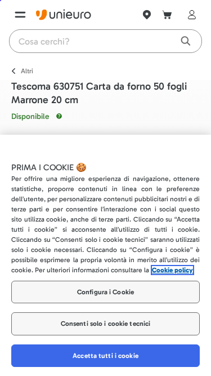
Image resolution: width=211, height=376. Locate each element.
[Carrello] (167, 14)
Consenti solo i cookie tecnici (106, 324)
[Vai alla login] (189, 14)
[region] (105, 255)
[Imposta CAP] (146, 14)
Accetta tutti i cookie (105, 356)
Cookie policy (172, 270)
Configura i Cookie (105, 292)
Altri (27, 71)
